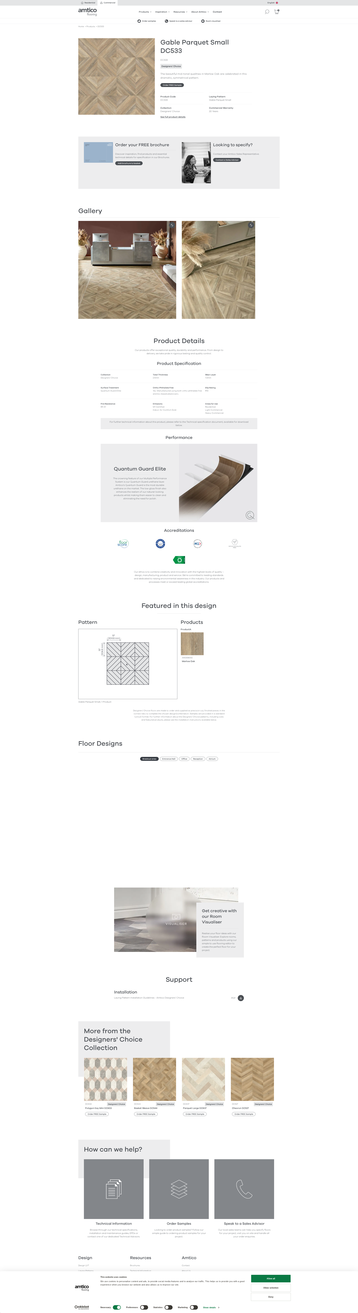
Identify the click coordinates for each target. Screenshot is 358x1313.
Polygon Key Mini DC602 (98, 1108)
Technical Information (140, 1270)
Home (81, 26)
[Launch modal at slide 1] (251, 225)
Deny (270, 1297)
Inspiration (161, 11)
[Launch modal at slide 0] (172, 225)
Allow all (271, 1278)
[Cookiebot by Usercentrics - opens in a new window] (82, 1307)
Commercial (109, 2)
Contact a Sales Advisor (227, 160)
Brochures (135, 1265)
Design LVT (83, 1265)
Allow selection (271, 1288)
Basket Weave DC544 (145, 1108)
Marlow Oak (188, 661)
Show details (209, 1307)
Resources (179, 11)
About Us (186, 1270)
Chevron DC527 (240, 1108)
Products (144, 11)
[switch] (144, 1307)
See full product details (172, 116)
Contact (217, 11)
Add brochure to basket (129, 163)
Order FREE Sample (172, 85)
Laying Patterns (86, 1270)
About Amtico (198, 11)
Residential (89, 2)
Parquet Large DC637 (195, 1108)
